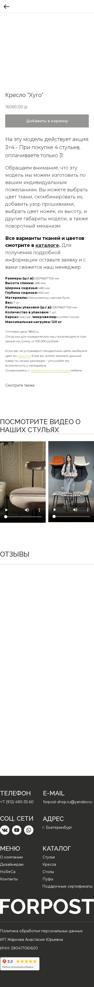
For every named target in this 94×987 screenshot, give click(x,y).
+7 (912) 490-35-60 (17, 802)
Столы (48, 871)
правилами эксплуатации (50, 370)
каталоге (47, 245)
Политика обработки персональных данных (41, 931)
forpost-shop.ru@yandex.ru (67, 802)
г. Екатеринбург (57, 827)
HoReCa (7, 871)
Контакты (9, 879)
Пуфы (48, 879)
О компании (11, 857)
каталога (23, 356)
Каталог (57, 848)
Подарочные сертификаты (67, 886)
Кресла (49, 864)
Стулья (49, 857)
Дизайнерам (12, 864)
